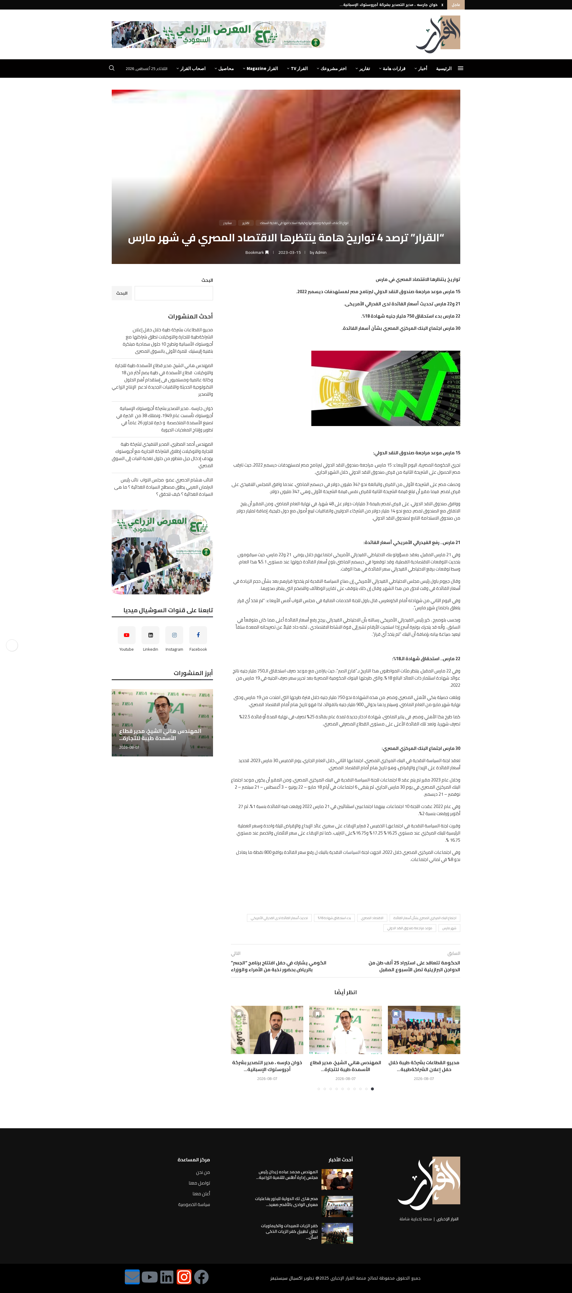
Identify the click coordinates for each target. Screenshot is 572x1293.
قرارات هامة (394, 68)
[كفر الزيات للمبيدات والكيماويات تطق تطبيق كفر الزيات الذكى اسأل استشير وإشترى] (337, 1233)
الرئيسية (444, 68)
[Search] (112, 69)
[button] (442, 5)
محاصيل (226, 68)
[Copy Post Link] (12, 645)
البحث (207, 280)
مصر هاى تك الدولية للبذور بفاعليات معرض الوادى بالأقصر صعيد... (286, 1201)
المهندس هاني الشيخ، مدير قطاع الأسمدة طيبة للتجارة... (345, 1065)
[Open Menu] (460, 68)
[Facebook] (201, 1276)
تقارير (364, 68)
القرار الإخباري (447, 1219)
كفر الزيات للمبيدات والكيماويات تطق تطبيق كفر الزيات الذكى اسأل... (289, 1231)
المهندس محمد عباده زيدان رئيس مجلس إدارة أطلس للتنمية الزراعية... (287, 1175)
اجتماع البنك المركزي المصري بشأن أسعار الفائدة (425, 918)
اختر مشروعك (333, 68)
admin (321, 252)
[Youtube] (149, 1276)
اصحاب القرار (193, 68)
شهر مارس (449, 928)
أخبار (422, 68)
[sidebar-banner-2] (162, 552)
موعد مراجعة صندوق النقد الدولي (409, 928)
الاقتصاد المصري (372, 918)
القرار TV (299, 68)
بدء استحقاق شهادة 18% (334, 918)
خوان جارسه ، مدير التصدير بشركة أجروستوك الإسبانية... (389, 4)
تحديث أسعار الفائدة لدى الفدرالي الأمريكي (279, 918)
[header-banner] (220, 34)
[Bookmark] (396, 1014)
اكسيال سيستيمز (286, 1278)
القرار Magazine (262, 68)
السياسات (351, 852)
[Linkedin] (166, 1276)
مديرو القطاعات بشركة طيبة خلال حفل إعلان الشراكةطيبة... (423, 1065)
